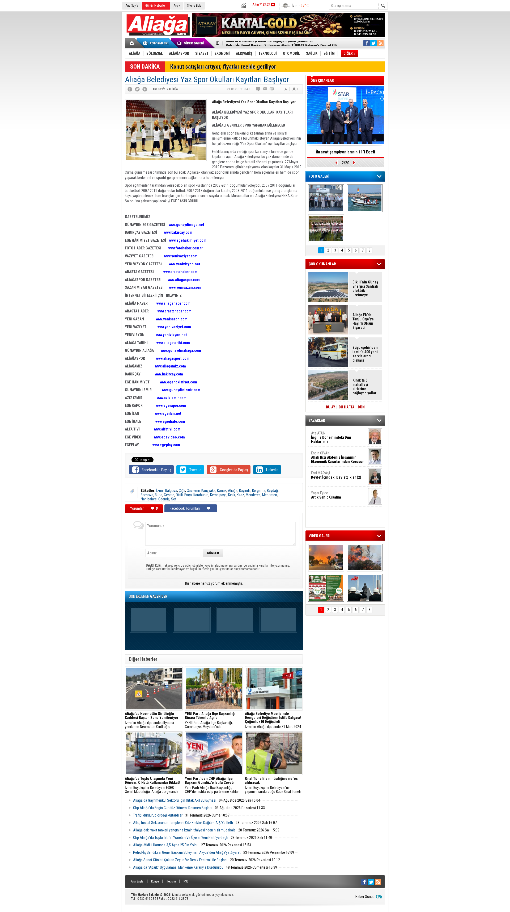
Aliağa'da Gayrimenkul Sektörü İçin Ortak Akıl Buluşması (174, 800)
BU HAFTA (346, 407)
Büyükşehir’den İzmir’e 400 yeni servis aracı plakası (365, 353)
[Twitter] (137, 89)
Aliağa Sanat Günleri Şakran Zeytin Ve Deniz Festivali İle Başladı (180, 860)
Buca (158, 495)
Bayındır (244, 490)
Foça (188, 495)
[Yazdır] (272, 89)
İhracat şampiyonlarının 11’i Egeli (345, 151)
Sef (173, 499)
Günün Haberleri (156, 5)
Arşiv (177, 5)
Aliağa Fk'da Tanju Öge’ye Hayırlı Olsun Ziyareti (363, 321)
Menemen (269, 495)
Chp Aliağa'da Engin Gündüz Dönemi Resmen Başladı (172, 808)
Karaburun (201, 495)
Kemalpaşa (218, 495)
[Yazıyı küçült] (284, 89)
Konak (221, 490)
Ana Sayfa (132, 5)
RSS (186, 881)
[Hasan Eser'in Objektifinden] (326, 228)
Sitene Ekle (194, 5)
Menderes (253, 495)
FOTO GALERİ (319, 176)
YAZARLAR (317, 420)
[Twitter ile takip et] (373, 43)
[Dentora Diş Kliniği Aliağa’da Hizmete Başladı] (326, 198)
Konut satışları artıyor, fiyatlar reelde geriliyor (223, 66)
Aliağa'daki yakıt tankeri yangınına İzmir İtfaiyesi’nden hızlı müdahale (184, 830)
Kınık (231, 495)
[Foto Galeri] (156, 43)
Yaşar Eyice (326, 495)
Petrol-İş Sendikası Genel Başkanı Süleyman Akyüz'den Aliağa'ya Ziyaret (187, 852)
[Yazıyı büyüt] (295, 89)
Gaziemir (193, 490)
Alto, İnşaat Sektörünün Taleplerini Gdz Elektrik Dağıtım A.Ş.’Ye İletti (183, 823)
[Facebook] (130, 89)
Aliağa (232, 490)
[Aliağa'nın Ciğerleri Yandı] (364, 557)
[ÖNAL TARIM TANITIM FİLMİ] (326, 588)
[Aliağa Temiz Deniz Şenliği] (364, 198)
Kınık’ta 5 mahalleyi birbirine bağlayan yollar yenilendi (364, 386)
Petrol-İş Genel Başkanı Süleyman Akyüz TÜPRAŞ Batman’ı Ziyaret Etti (281, 43)
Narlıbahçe (149, 499)
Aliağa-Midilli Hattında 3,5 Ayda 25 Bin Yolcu (165, 845)
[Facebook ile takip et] (366, 43)
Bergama (258, 490)
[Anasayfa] (132, 43)
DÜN (361, 407)
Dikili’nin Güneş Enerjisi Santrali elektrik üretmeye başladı (365, 288)
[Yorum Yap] (258, 89)
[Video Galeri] (191, 43)
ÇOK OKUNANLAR (322, 264)
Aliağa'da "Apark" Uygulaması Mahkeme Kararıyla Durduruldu (178, 867)
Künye (155, 881)
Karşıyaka (208, 490)
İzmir (160, 490)
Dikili (179, 495)
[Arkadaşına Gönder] (265, 89)
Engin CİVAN (338, 457)
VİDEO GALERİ (319, 536)
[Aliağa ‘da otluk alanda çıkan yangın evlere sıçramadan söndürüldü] (326, 557)
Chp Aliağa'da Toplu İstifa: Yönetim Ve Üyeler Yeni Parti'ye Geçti (180, 837)
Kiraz (240, 495)
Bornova (147, 495)
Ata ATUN (331, 437)
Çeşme (169, 495)
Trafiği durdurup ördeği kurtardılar (157, 815)
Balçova (171, 490)
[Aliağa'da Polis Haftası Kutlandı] (364, 588)
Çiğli (182, 490)
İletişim (171, 881)
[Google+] (144, 89)
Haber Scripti (365, 896)
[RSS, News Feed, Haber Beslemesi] (380, 43)
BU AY (330, 407)
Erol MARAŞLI (336, 475)
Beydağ (272, 490)
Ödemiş (163, 499)
